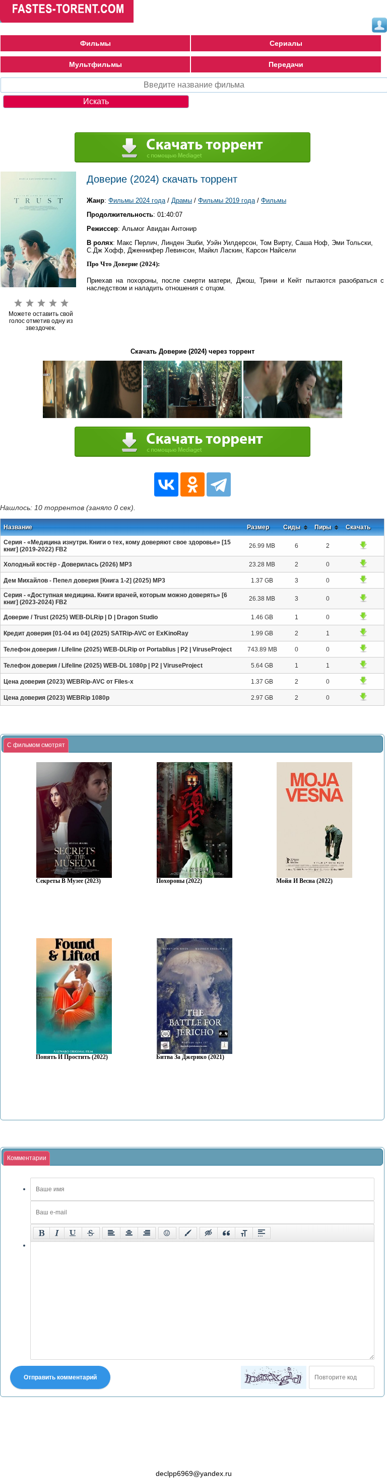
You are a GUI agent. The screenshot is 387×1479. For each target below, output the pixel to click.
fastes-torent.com (55, 1455)
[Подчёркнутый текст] (73, 1233)
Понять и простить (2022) (72, 1057)
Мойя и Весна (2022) (304, 881)
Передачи (286, 64)
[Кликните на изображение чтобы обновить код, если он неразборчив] (273, 1377)
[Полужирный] (41, 1233)
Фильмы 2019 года (226, 200)
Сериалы (286, 43)
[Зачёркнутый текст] (91, 1233)
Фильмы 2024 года (136, 200)
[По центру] (129, 1233)
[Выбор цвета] (188, 1233)
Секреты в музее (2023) (68, 881)
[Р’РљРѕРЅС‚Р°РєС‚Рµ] (166, 484)
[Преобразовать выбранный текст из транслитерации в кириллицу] (244, 1233)
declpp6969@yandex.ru (194, 1473)
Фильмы (95, 43)
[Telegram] (219, 484)
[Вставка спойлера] (261, 1233)
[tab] (36, 745)
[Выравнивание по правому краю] (147, 1233)
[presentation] (36, 745)
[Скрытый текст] (209, 1233)
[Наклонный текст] (56, 1233)
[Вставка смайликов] (167, 1233)
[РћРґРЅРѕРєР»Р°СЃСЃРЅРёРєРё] (192, 484)
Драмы (181, 200)
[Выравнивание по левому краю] (111, 1233)
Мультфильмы (95, 64)
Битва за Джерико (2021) (190, 1057)
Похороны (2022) (179, 881)
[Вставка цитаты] (226, 1233)
